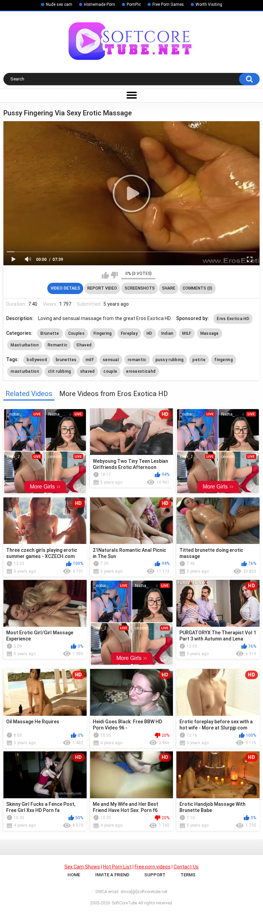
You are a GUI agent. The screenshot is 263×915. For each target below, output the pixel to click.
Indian (167, 333)
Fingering (102, 333)
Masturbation (25, 345)
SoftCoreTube (124, 903)
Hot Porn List (117, 866)
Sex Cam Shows (82, 866)
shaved (87, 371)
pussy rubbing (169, 359)
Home (73, 874)
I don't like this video (114, 275)
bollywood (37, 359)
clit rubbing (59, 371)
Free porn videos (153, 866)
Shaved (83, 345)
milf (90, 359)
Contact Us (186, 866)
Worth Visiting (209, 4)
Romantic (57, 345)
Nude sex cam (59, 4)
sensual (111, 359)
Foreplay (129, 333)
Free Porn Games (168, 4)
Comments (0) (197, 288)
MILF (186, 333)
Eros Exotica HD (233, 318)
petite (198, 359)
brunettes (66, 359)
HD (149, 333)
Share (168, 288)
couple (110, 371)
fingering (223, 359)
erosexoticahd (140, 371)
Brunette (49, 333)
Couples (76, 333)
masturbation (25, 371)
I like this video (105, 275)
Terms (188, 874)
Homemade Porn (99, 4)
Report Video (102, 288)
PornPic (134, 4)
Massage (209, 333)
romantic (137, 359)
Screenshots (140, 288)
